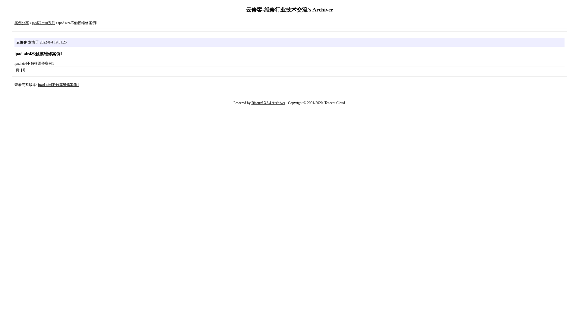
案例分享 (21, 23)
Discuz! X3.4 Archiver (268, 103)
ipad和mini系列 (43, 23)
